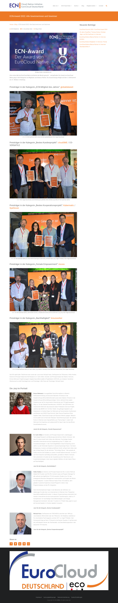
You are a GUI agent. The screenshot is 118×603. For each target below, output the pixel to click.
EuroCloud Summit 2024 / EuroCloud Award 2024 (93, 29)
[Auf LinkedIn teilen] (19, 543)
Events (76, 5)
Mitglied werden (91, 5)
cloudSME (62, 142)
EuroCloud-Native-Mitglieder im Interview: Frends (93, 42)
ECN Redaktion (15, 29)
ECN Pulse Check (65, 5)
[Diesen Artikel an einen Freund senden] (28, 543)
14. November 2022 (27, 29)
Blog (83, 5)
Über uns (55, 5)
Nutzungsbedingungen (50, 597)
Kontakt (101, 5)
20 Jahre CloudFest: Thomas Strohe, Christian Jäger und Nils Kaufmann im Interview (93, 33)
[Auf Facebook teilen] (11, 543)
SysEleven (14, 208)
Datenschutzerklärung (63, 597)
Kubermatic (68, 205)
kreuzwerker (56, 318)
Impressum (39, 597)
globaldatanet (67, 87)
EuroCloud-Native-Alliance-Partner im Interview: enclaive (93, 38)
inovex (62, 264)
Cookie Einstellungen (76, 597)
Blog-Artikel (38, 29)
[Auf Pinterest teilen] (24, 543)
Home (11, 24)
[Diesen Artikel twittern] (15, 543)
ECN (58, 600)
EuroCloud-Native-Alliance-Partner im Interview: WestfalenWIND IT (93, 45)
